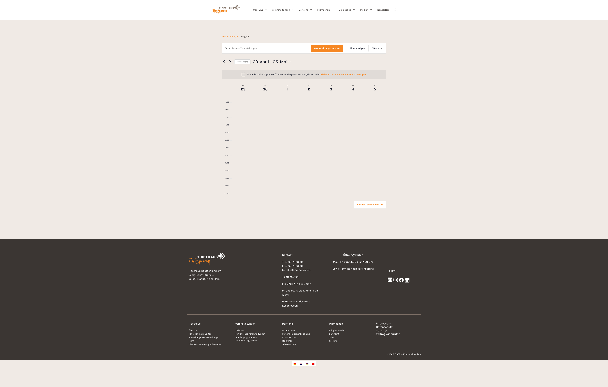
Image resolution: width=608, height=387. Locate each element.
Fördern (333, 340)
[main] (304, 129)
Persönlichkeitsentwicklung (296, 334)
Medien (364, 9)
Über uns (258, 9)
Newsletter (383, 9)
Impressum (383, 323)
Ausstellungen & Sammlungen (204, 337)
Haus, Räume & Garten (200, 334)
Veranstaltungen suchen (327, 48)
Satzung (381, 330)
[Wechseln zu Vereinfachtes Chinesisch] (313, 363)
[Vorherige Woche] (224, 62)
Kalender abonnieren (368, 204)
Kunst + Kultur (289, 337)
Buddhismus (288, 330)
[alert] (304, 74)
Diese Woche (242, 62)
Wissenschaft (289, 344)
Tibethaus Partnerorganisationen (205, 344)
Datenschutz (384, 327)
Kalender (239, 330)
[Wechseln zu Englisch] (301, 363)
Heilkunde (287, 340)
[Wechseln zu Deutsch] (295, 363)
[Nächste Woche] (230, 62)
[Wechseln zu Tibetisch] (307, 363)
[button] (395, 10)
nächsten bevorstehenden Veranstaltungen (343, 74)
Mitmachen (323, 9)
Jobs (331, 337)
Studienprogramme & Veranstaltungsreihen (246, 339)
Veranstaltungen (281, 9)
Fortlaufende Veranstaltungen (250, 334)
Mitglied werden (337, 330)
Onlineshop (345, 9)
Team (191, 340)
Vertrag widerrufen (388, 334)
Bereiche (303, 9)
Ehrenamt (334, 334)
